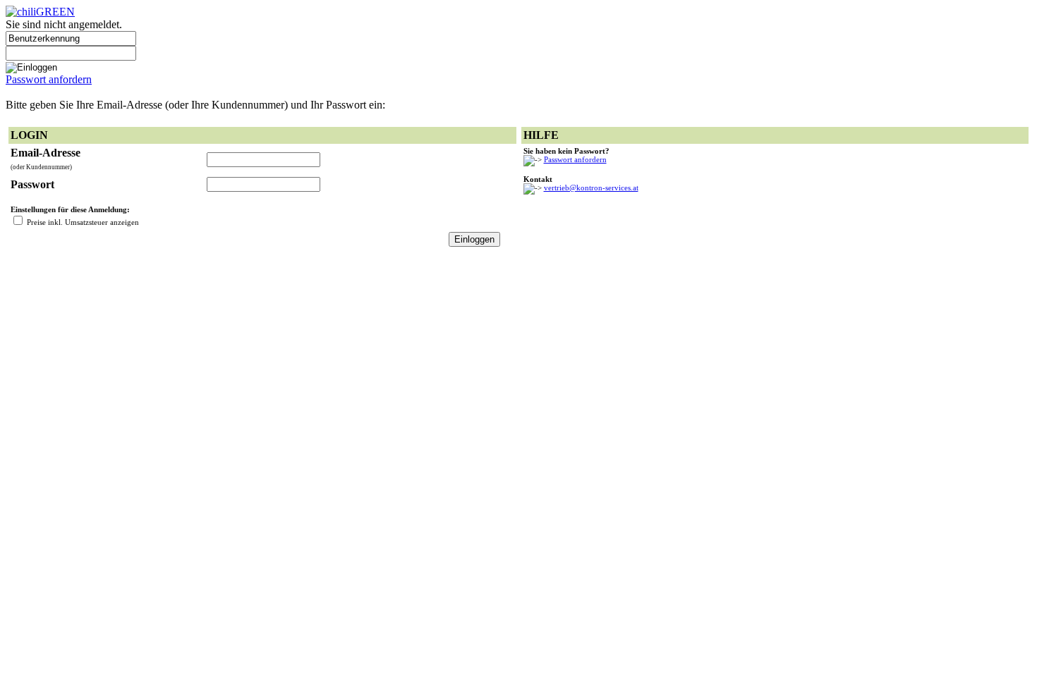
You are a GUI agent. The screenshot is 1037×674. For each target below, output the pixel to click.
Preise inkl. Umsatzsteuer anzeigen (83, 222)
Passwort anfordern (49, 79)
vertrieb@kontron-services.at (591, 187)
